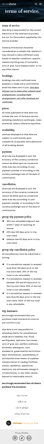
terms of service (22, 413)
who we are (22, 395)
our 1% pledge (22, 407)
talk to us (22, 401)
